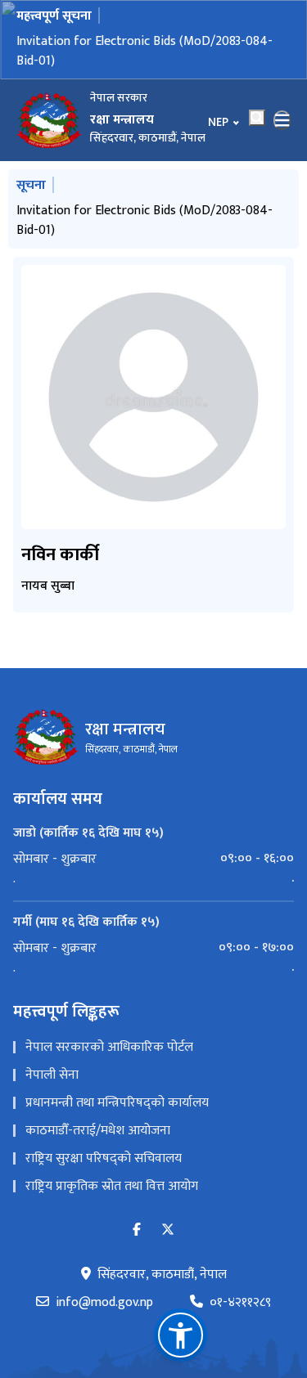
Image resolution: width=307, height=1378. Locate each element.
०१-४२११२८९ (240, 1303)
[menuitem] (153, 859)
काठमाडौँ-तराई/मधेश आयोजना (97, 1131)
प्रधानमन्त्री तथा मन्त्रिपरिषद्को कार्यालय (117, 1103)
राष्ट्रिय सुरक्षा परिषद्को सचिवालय (103, 1158)
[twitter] (167, 1230)
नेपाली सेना (52, 1075)
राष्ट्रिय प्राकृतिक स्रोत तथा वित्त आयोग (111, 1186)
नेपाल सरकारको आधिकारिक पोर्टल (109, 1047)
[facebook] (137, 1230)
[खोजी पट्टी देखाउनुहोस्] (257, 118)
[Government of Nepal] (49, 120)
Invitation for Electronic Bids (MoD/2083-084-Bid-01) (144, 51)
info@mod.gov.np (104, 1303)
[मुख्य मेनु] (282, 120)
